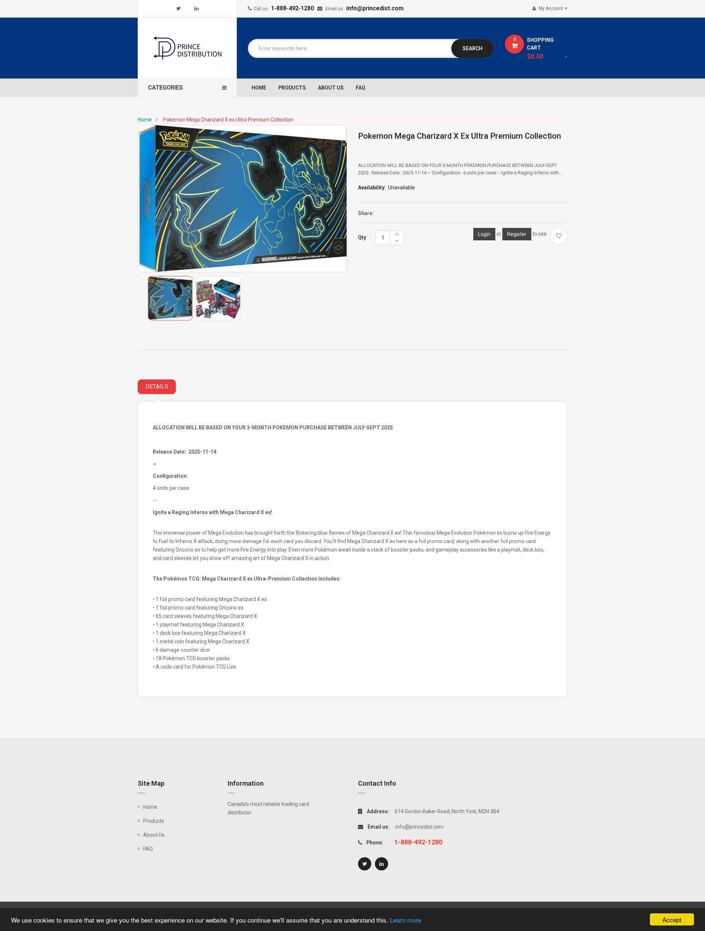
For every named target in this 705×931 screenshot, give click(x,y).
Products (153, 821)
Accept (672, 919)
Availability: (372, 187)
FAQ (148, 849)
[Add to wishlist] (558, 236)
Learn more (405, 919)
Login (484, 234)
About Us (153, 835)
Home (150, 807)
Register (517, 234)
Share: (366, 213)
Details (156, 386)
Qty (362, 237)
